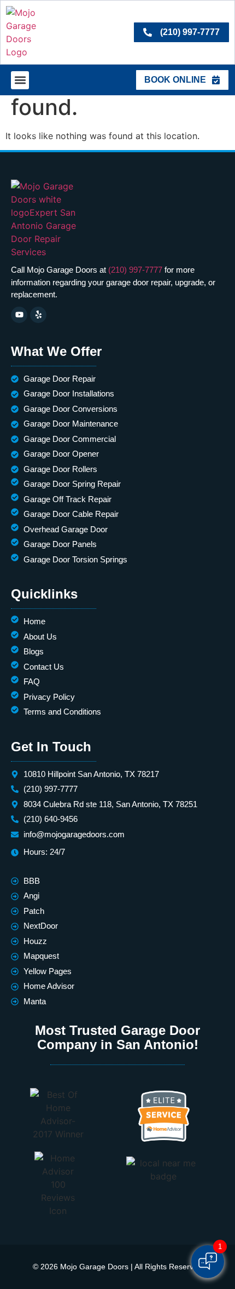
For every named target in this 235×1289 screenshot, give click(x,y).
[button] (20, 80)
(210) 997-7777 (135, 269)
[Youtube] (19, 315)
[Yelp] (38, 315)
